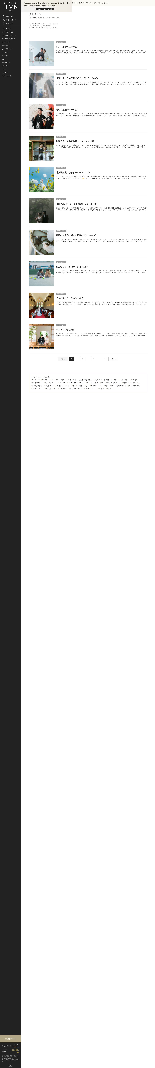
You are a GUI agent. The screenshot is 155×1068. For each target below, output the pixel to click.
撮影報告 (80, 386)
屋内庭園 (125, 383)
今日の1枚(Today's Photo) (62, 386)
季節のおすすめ (37, 386)
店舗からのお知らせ (85, 380)
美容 (106, 386)
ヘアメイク (61, 383)
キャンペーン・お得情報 (102, 380)
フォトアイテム (37, 383)
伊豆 (102, 383)
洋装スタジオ (121, 386)
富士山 (112, 386)
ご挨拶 (114, 380)
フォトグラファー (50, 383)
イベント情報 (54, 380)
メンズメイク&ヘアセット (76, 383)
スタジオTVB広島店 (34, 17)
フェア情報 (133, 380)
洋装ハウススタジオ (134, 386)
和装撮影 (101, 389)
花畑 (62, 380)
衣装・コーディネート (113, 383)
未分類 (109, 389)
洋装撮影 (48, 389)
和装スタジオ (63, 389)
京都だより (48, 386)
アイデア (44, 380)
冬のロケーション (96, 386)
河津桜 (133, 383)
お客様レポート (71, 380)
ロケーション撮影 (92, 383)
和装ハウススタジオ (76, 389)
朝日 (86, 386)
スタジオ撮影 (123, 380)
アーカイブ (35, 380)
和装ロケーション (90, 389)
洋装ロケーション (37, 389)
